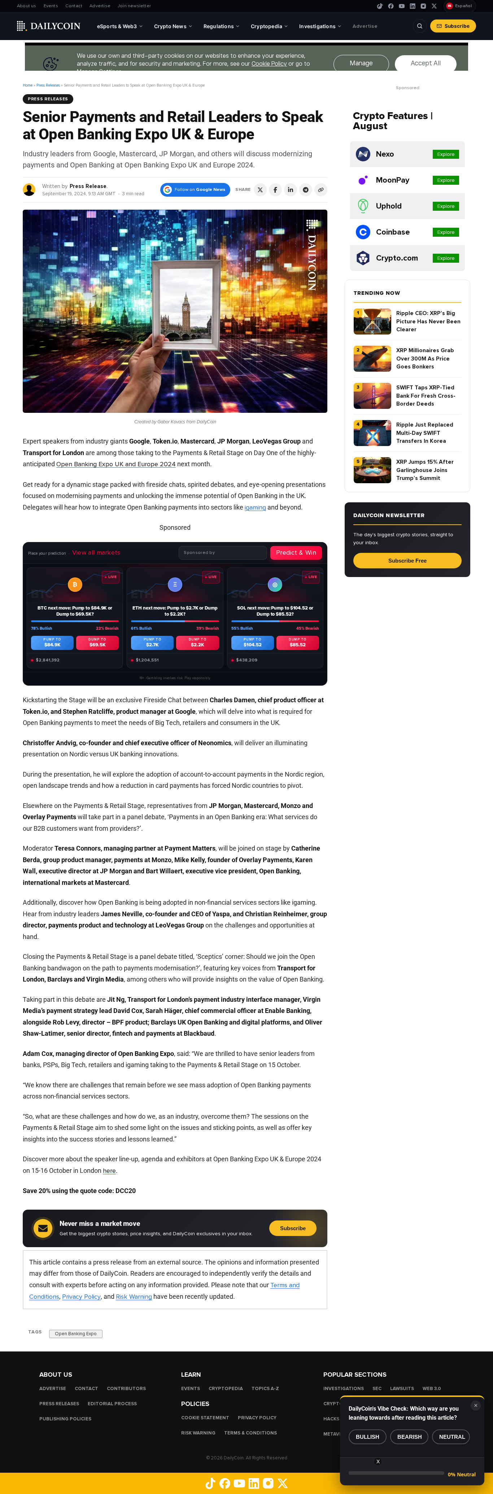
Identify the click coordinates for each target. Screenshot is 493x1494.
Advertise (100, 6)
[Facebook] (391, 6)
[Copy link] (320, 189)
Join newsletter (134, 6)
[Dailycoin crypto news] (48, 26)
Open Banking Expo (76, 1333)
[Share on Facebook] (275, 189)
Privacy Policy (81, 1297)
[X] (434, 6)
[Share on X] (260, 189)
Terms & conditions (250, 1433)
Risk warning (198, 1433)
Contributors (126, 1389)
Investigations (343, 1389)
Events (51, 6)
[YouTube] (402, 6)
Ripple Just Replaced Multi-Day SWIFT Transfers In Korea (424, 432)
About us (26, 6)
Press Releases (48, 85)
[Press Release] (29, 189)
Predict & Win (296, 552)
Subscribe (457, 26)
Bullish (367, 1437)
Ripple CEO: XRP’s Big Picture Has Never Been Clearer (428, 321)
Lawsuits (402, 1389)
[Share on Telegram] (305, 189)
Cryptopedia (226, 1389)
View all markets (96, 552)
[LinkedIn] (412, 6)
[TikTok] (380, 6)
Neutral (452, 1437)
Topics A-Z (265, 1389)
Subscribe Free (407, 561)
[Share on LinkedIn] (290, 189)
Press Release (88, 186)
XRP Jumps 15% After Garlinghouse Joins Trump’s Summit (425, 470)
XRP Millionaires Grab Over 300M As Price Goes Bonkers (425, 358)
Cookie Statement (205, 1418)
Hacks (331, 1419)
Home (27, 85)
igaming (255, 507)
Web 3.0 (432, 1389)
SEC (376, 1389)
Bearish (409, 1437)
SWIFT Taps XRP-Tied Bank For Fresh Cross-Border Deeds (425, 395)
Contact (73, 6)
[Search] (420, 26)
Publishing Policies (65, 1419)
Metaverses (338, 1434)
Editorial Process (112, 1404)
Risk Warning (134, 1297)
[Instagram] (423, 6)
